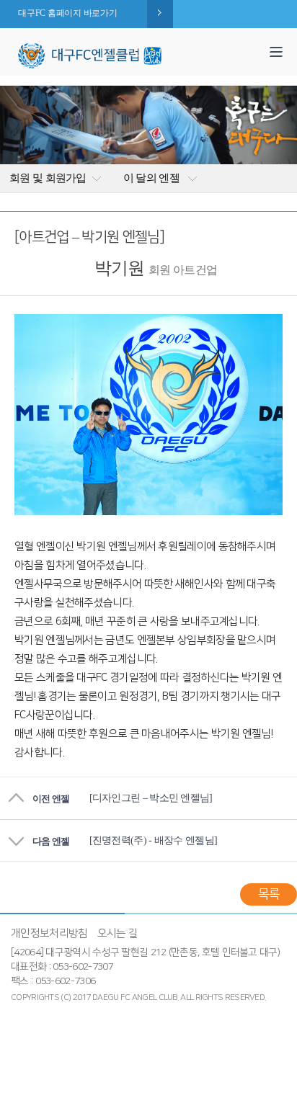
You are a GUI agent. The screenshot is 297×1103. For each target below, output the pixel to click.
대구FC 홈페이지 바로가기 (68, 13)
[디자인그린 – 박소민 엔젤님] (151, 797)
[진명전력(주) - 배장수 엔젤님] (153, 840)
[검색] (253, 45)
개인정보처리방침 (49, 933)
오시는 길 (117, 933)
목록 (268, 894)
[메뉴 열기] (276, 52)
